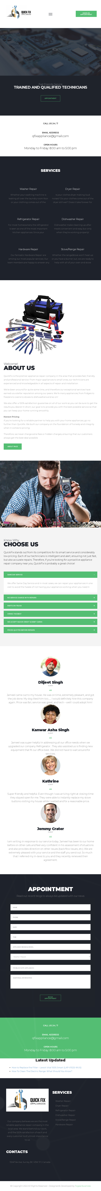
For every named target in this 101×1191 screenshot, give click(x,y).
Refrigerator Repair (28, 219)
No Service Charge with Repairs (21, 598)
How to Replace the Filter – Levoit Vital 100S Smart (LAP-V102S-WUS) (46, 1067)
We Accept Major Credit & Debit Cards (24, 622)
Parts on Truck (14, 606)
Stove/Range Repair (72, 249)
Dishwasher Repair (73, 219)
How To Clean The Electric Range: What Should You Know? (42, 1071)
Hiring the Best (14, 614)
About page (13, 446)
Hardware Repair (28, 249)
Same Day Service (15, 575)
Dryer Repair (72, 188)
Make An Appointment (86, 13)
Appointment (50, 98)
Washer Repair (28, 188)
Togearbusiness (83, 1186)
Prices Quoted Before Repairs (21, 630)
